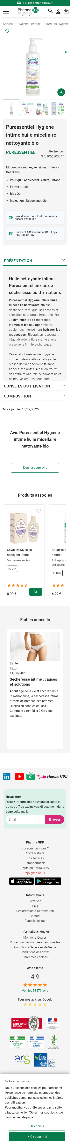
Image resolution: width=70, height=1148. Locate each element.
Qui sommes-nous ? (35, 848)
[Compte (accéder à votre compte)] (58, 11)
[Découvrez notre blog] (52, 776)
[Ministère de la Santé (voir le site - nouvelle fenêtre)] (52, 1023)
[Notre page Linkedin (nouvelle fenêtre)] (7, 776)
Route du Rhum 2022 (35, 868)
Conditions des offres (35, 952)
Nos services (35, 858)
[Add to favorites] (38, 510)
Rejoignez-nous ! (35, 873)
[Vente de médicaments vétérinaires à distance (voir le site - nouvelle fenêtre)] (36, 1042)
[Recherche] (50, 11)
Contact (35, 916)
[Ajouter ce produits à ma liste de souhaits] (7, 31)
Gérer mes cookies (35, 957)
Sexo (13, 668)
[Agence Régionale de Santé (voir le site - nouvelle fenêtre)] (22, 1059)
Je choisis (37, 1126)
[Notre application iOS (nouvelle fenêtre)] (21, 881)
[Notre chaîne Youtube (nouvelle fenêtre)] (19, 776)
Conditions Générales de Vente (35, 947)
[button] (6, 11)
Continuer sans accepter (18, 1081)
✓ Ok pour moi (37, 1137)
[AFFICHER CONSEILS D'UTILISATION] (63, 386)
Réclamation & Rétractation (35, 911)
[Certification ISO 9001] (26, 1023)
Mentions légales (35, 937)
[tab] (11, 99)
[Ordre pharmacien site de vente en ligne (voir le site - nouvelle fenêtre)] (17, 1042)
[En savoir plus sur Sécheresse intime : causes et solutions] (35, 646)
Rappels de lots (35, 921)
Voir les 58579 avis (35, 990)
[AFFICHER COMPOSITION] (63, 396)
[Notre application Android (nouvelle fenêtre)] (48, 881)
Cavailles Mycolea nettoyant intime (19, 552)
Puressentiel (20, 152)
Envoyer (54, 819)
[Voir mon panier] (66, 11)
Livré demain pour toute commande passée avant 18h (36, 217)
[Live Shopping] (30, 776)
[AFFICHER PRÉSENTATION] (63, 260)
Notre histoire (35, 853)
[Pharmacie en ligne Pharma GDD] (27, 11)
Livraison (35, 901)
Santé (14, 663)
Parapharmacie (35, 863)
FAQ (35, 906)
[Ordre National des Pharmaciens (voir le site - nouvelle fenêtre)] (54, 1041)
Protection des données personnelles (35, 942)
